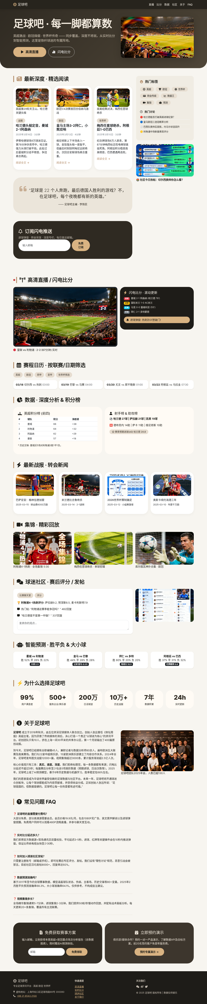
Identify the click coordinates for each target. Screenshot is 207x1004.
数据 (166, 4)
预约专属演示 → (149, 951)
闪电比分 (64, 52)
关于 (182, 4)
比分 (159, 4)
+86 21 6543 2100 (27, 995)
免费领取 (77, 951)
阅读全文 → (22, 162)
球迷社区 (79, 993)
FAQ (190, 4)
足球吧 (22, 4)
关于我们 (79, 996)
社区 (174, 4)
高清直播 (31, 52)
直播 (151, 4)
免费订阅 (80, 245)
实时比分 (79, 990)
